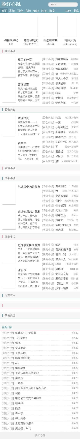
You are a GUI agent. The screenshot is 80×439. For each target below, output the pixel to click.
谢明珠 (22, 270)
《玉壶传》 (21, 337)
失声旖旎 (60, 63)
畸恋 (58, 92)
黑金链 (19, 378)
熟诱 (17, 408)
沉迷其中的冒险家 (29, 186)
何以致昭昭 (61, 68)
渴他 (17, 342)
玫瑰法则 (23, 118)
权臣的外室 (25, 59)
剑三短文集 (61, 273)
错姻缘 (19, 403)
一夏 (58, 122)
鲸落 (58, 244)
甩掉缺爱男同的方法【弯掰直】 (29, 247)
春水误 (19, 413)
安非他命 (20, 347)
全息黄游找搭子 (24, 423)
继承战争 (20, 368)
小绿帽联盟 (61, 127)
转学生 (22, 143)
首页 (4, 10)
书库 (76, 10)
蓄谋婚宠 (23, 84)
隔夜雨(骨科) (22, 357)
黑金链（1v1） (24, 428)
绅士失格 (20, 418)
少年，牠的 (61, 288)
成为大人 (60, 259)
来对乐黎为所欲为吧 (27, 373)
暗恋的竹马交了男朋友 (28, 398)
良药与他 (20, 352)
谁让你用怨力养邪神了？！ (29, 213)
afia (17, 362)
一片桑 (19, 383)
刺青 (17, 393)
